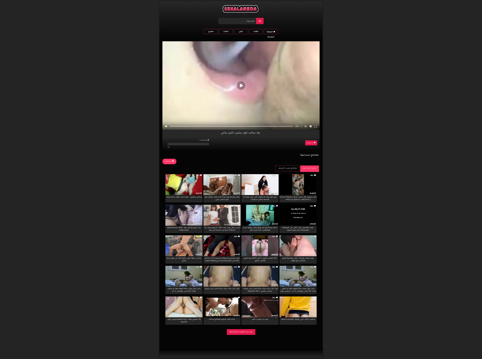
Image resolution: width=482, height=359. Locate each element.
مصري (210, 32)
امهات (225, 32)
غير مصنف (310, 143)
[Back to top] (474, 351)
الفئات (255, 32)
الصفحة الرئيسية (270, 32)
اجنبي (241, 32)
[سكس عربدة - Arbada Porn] (241, 9)
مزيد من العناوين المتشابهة (241, 332)
